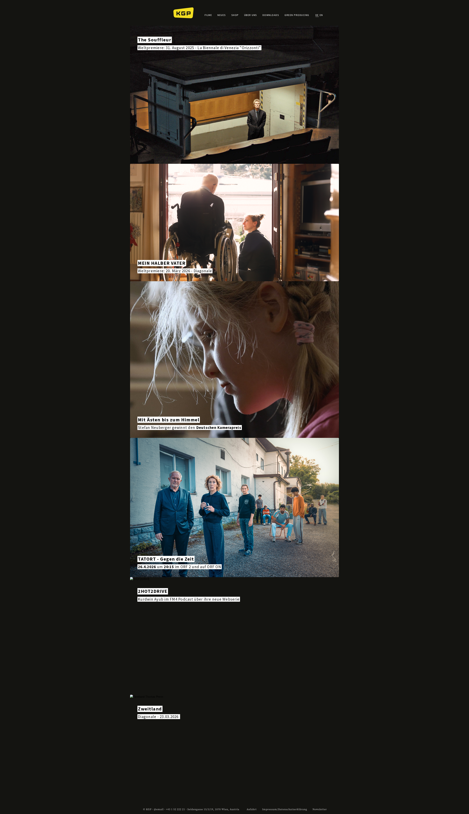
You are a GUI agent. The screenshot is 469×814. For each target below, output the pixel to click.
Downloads (271, 15)
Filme (208, 15)
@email (159, 809)
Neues (221, 15)
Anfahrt (252, 809)
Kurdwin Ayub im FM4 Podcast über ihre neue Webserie (188, 599)
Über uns (250, 15)
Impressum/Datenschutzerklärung (284, 809)
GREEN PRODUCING (297, 15)
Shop (235, 15)
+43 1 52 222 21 (175, 809)
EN (321, 15)
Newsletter (320, 809)
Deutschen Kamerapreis (218, 427)
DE (317, 15)
